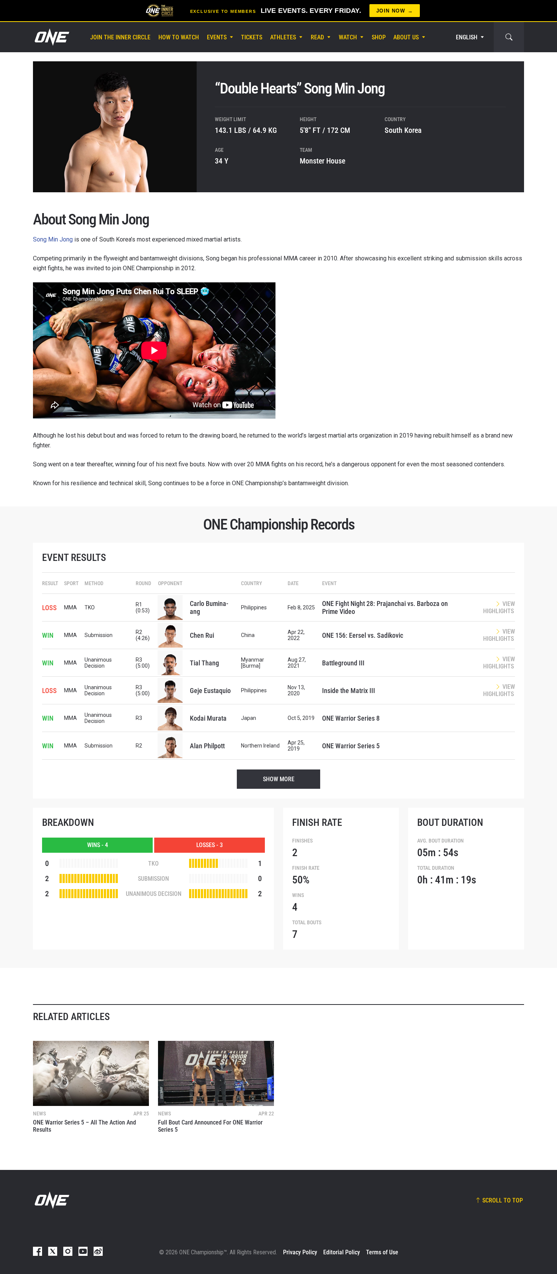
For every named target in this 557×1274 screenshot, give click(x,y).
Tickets (251, 37)
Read (317, 37)
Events (217, 37)
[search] (509, 37)
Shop (379, 37)
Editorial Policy (341, 1252)
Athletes (283, 37)
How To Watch (178, 37)
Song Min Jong (53, 239)
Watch (348, 37)
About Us (406, 37)
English (466, 37)
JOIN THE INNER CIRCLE (120, 37)
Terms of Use (382, 1252)
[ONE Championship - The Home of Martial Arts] (51, 37)
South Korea (403, 130)
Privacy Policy (300, 1252)
